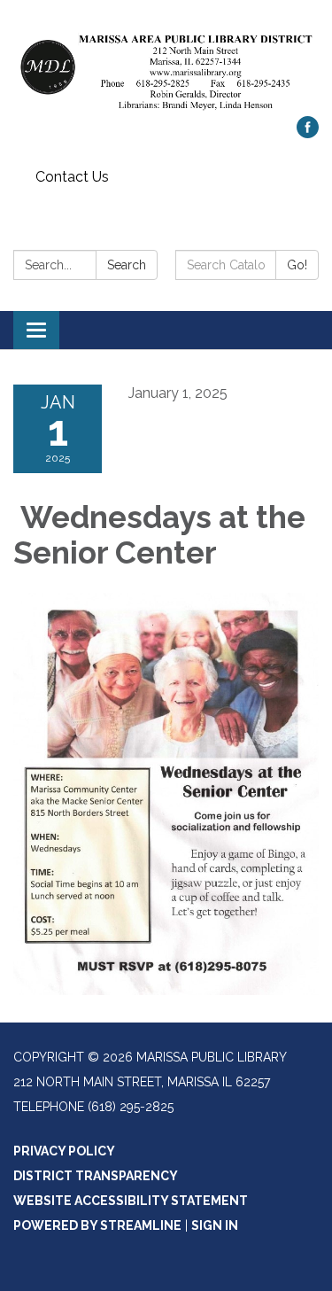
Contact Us (72, 176)
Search (126, 265)
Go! (297, 265)
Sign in (214, 1225)
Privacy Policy (64, 1151)
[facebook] (308, 133)
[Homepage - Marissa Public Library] (166, 67)
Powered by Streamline (97, 1225)
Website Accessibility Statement (130, 1201)
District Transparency (95, 1176)
